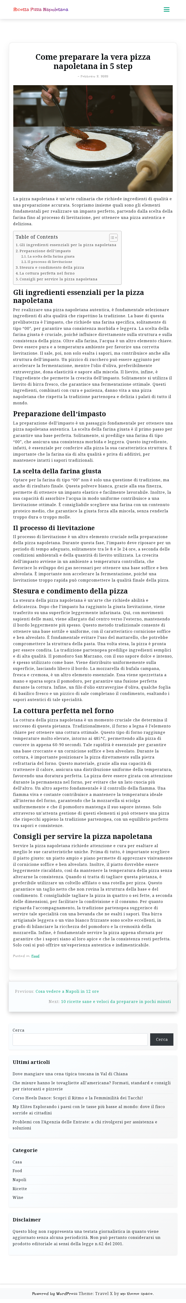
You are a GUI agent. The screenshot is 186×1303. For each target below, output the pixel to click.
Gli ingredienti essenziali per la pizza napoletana (68, 244)
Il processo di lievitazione (50, 261)
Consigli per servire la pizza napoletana (59, 279)
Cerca (18, 1030)
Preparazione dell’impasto (45, 251)
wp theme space (136, 1293)
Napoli (19, 1179)
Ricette (20, 1188)
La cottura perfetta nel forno (47, 273)
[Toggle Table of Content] (111, 238)
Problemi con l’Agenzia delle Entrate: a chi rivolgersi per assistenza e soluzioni (85, 1125)
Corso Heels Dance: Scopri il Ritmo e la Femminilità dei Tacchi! (78, 1098)
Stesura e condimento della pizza (52, 267)
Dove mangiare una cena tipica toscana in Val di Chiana (70, 1074)
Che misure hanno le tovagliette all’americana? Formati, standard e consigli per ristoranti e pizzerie (92, 1086)
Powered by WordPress (55, 1293)
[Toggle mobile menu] (166, 9)
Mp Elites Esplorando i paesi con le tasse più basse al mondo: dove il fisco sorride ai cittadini (89, 1110)
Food (35, 956)
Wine (18, 1197)
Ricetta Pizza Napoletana (41, 9)
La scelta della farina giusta (51, 256)
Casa (17, 1162)
